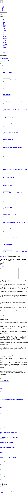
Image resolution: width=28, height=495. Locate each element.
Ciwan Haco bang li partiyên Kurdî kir (9, 117)
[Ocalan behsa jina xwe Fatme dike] (2, 425)
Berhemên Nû (3, 7)
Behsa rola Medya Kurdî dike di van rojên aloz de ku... (8, 432)
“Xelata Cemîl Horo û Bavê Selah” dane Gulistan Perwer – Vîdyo (13, 132)
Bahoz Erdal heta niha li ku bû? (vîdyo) (6, 467)
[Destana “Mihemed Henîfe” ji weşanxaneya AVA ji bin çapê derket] (6, 191)
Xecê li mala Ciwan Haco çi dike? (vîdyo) (6, 442)
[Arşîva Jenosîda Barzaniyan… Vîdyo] (7, 228)
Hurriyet (4, 37)
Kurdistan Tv (4, 28)
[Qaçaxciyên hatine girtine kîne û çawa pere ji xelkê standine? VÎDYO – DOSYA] (7, 250)
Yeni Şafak (4, 40)
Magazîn (3, 6)
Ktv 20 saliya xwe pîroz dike (7, 207)
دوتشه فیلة (4, 48)
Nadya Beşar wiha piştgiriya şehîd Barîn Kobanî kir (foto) (9, 452)
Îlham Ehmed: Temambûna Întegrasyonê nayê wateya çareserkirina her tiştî (14, 79)
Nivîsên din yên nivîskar (6, 380)
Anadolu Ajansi (5, 38)
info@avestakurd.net (7, 481)
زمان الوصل (4, 47)
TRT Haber (4, 39)
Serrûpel (1, 256)
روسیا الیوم (4, 42)
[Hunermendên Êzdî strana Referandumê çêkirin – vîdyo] (3, 461)
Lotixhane (4, 30)
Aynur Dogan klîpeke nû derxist (8, 139)
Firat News (4, 25)
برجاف (4, 46)
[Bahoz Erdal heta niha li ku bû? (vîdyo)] (2, 466)
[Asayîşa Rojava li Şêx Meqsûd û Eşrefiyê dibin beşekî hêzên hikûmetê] (7, 123)
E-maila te (8, 60)
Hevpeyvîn (1, 492)
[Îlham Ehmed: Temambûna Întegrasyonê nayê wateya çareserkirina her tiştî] (6, 78)
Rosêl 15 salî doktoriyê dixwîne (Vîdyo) (9, 177)
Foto (2, 10)
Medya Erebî (3, 41)
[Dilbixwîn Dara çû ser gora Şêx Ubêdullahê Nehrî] (7, 160)
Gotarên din (1, 380)
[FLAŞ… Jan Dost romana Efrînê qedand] (6, 198)
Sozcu (4, 34)
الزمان (4, 52)
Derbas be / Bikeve (4, 20)
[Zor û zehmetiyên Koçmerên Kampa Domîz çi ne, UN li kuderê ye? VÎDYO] (7, 235)
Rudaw (4, 22)
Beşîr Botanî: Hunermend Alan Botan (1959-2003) (10, 214)
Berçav (4, 26)
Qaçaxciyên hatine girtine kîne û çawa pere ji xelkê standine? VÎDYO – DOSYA (15, 251)
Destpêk (3, 65)
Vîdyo (2, 9)
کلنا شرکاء (4, 49)
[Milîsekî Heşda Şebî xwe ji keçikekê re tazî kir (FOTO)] (2, 456)
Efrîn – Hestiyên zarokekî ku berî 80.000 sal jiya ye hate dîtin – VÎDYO (14, 222)
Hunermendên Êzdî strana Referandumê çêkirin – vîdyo (8, 462)
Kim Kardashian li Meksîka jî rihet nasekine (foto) (7, 447)
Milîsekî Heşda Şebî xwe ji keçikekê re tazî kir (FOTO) (8, 457)
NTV (3, 32)
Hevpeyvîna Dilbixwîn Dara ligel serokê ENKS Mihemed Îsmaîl (12, 147)
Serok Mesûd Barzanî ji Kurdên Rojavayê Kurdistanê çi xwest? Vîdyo (10, 493)
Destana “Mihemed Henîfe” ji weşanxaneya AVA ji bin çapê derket (13, 192)
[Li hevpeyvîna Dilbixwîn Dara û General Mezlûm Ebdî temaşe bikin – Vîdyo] (6, 153)
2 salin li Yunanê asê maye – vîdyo (8, 244)
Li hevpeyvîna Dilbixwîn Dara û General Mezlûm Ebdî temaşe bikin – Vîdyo (14, 154)
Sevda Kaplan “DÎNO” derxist (7, 185)
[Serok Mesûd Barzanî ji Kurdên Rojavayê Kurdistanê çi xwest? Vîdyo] (6, 491)
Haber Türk (4, 35)
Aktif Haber (4, 36)
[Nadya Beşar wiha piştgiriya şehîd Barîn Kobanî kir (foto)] (2, 451)
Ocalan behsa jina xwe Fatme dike (5, 427)
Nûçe (2, 5)
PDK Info (4, 24)
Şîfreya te (8, 13)
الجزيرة (4, 45)
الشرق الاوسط (5, 44)
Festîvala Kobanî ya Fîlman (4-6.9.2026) (9, 72)
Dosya (2, 8)
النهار (3, 53)
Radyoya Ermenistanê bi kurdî (6, 27)
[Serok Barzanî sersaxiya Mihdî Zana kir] (6, 85)
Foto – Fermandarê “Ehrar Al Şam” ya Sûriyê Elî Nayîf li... (9, 437)
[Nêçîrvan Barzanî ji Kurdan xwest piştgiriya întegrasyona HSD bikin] (6, 100)
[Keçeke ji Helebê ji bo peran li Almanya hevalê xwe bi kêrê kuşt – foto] (2, 471)
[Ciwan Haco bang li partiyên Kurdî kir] (6, 116)
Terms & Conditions (4, 482)
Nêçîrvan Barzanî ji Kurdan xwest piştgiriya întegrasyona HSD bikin (13, 101)
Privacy (3, 483)
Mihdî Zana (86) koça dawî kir (7, 94)
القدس (4, 51)
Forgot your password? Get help (4, 58)
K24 (3, 23)
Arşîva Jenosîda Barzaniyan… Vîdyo (8, 229)
